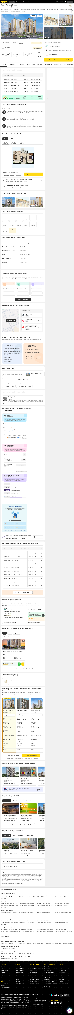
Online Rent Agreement (49, 977)
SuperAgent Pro (33, 985)
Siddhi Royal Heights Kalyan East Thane (63, 895)
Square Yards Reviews (6, 975)
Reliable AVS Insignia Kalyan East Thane (45, 896)
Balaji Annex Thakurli (22, 710)
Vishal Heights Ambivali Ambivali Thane (9, 929)
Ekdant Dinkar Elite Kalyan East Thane (26, 903)
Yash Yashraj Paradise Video (10, 866)
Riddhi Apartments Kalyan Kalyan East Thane (45, 914)
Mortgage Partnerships (34, 983)
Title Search (46, 968)
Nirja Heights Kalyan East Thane (43, 912)
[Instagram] (61, 1003)
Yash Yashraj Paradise (15, 490)
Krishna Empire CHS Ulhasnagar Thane (45, 931)
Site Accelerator (33, 974)
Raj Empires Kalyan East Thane (61, 905)
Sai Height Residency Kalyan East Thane (27, 912)
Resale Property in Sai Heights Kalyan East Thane (63, 943)
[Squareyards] (4, 2)
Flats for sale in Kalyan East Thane (8, 948)
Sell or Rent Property (58, 1)
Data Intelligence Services (35, 981)
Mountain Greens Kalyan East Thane (62, 903)
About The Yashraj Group (10, 675)
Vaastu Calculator (48, 970)
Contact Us (3, 977)
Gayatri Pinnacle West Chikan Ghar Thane (9, 922)
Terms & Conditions (5, 983)
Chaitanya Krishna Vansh (37, 710)
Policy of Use (4, 985)
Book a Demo (39, 537)
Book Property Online (19, 983)
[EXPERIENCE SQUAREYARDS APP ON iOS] (65, 996)
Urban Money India (19, 972)
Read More (9, 127)
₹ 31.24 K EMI (18, 175)
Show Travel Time (23, 379)
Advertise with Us (33, 977)
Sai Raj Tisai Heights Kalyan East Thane (63, 912)
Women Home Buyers (63, 983)
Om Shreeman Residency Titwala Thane (27, 931)
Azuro (16, 977)
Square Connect (33, 970)
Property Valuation (48, 966)
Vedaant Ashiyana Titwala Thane (43, 920)
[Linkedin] (55, 1003)
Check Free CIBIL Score (49, 981)
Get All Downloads (23, 299)
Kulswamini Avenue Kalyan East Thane (44, 895)
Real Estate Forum (62, 970)
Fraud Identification (5, 987)
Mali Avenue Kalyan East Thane (7, 896)
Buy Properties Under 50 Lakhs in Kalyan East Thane (9, 958)
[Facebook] (52, 1003)
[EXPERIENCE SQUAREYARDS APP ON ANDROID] (56, 996)
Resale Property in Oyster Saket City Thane (45, 943)
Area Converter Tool (48, 986)
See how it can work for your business (15, 538)
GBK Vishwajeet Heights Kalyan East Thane (27, 896)
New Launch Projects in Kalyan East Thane (23, 824)
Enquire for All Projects (13, 755)
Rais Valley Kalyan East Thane (7, 938)
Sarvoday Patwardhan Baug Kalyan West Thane (9, 931)
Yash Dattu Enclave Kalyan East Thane (26, 905)
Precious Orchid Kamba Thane (25, 920)
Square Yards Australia (20, 970)
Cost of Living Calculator (49, 972)
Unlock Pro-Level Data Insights (23, 592)
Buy (17, 1)
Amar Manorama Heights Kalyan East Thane (63, 914)
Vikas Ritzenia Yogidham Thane (61, 922)
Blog (59, 966)
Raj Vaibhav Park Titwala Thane (25, 929)
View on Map (11, 320)
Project (24, 1)
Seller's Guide (61, 977)
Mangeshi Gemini (14, 493)
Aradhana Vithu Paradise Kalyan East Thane (9, 912)
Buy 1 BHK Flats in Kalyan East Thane (8, 953)
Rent (20, 1)
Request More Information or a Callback (59, 59)
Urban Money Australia (20, 974)
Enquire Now (10, 715)
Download (9, 293)
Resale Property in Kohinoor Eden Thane (9, 943)
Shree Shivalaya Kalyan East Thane (8, 895)
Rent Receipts (47, 979)
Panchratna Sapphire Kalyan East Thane (45, 905)
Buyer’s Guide (61, 975)
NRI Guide (61, 981)
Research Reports (62, 972)
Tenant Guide (61, 979)
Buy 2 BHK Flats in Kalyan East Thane (26, 953)
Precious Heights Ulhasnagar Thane (62, 920)
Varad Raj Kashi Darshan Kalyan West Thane (63, 931)
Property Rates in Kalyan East (10, 622)
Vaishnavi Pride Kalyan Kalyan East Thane (9, 905)
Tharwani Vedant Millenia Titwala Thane (45, 929)
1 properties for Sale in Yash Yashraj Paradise (23, 668)
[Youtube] (58, 1003)
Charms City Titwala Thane (60, 929)
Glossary (60, 968)
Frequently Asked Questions (7, 974)
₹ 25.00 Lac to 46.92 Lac (9, 820)
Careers (2, 968)
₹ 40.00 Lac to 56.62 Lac (9, 783)
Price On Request (25, 820)
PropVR (17, 979)
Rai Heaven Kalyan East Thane (61, 896)
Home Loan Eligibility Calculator (50, 983)
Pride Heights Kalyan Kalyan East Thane (9, 903)
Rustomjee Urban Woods (16, 484)
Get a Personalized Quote (34, 174)
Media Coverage (4, 970)
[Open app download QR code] (73, 10)
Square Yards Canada (20, 966)
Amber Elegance (14, 487)
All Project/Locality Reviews (50, 975)
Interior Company (19, 975)
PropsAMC (17, 981)
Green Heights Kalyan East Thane (7, 920)
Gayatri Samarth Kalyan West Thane (44, 922)
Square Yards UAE (19, 968)
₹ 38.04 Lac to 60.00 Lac (27, 783)
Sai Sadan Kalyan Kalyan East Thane (8, 914)
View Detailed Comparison (30, 755)
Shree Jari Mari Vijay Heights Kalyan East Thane (27, 895)
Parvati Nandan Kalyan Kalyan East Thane (27, 914)
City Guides (61, 974)
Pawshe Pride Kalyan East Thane (43, 903)
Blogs (29, 1)
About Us (3, 966)
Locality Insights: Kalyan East (11, 599)
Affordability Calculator (49, 974)
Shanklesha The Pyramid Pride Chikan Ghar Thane (27, 922)
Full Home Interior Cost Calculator (51, 985)
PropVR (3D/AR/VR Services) (36, 975)
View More (3, 898)
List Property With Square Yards (36, 968)
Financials (3, 972)
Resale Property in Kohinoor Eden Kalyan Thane (27, 943)
